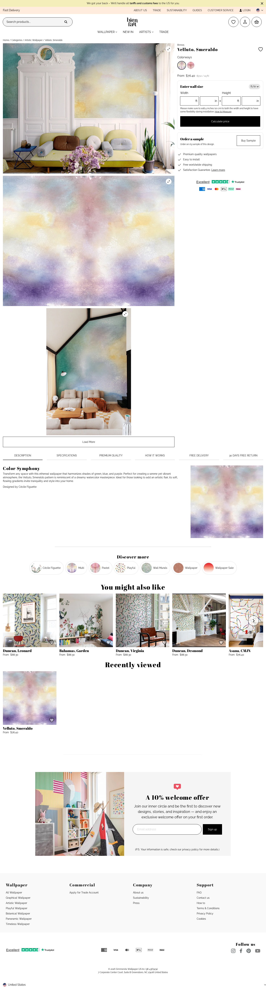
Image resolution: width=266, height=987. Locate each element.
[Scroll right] (253, 620)
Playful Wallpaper (16, 908)
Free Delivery (199, 455)
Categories (16, 40)
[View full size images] (169, 49)
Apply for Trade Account (84, 892)
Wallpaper (106, 32)
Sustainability (177, 10)
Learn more (218, 169)
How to (201, 903)
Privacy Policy (205, 913)
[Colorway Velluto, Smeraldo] (181, 65)
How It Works (155, 455)
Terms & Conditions (208, 908)
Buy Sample (248, 140)
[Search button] (66, 22)
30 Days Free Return (243, 455)
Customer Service (221, 10)
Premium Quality (111, 455)
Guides (197, 10)
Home (6, 40)
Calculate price (220, 121)
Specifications (67, 455)
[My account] (245, 22)
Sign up (212, 829)
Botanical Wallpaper (18, 913)
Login (246, 10)
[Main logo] (133, 22)
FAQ (199, 892)
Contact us (203, 897)
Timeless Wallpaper (18, 924)
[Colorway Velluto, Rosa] (191, 65)
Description (22, 455)
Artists (145, 32)
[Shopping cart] (257, 22)
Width (198, 97)
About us (140, 10)
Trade (157, 10)
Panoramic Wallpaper (19, 918)
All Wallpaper (14, 892)
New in (128, 32)
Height (240, 97)
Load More (88, 441)
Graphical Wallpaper (18, 897)
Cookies (201, 918)
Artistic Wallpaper (34, 40)
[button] (258, 10)
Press (136, 903)
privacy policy (190, 849)
